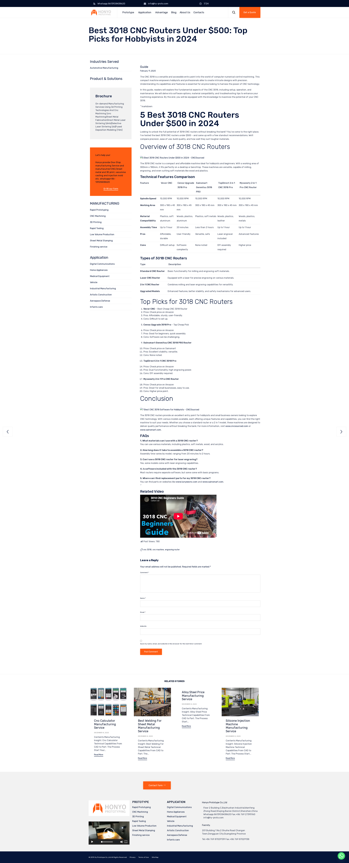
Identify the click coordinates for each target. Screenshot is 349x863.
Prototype (128, 12)
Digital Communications (102, 264)
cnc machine (158, 550)
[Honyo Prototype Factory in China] (101, 12)
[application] (109, 833)
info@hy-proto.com (158, 3)
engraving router (172, 550)
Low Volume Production (102, 234)
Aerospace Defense (100, 300)
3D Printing (96, 222)
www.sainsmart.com (150, 429)
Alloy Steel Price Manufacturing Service (193, 695)
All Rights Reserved (119, 857)
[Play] (92, 841)
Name (143, 598)
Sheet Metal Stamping (101, 240)
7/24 (206, 3)
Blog (173, 12)
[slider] (107, 842)
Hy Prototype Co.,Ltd (103, 857)
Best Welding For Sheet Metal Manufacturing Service (150, 726)
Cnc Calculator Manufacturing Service (105, 724)
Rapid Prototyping (99, 210)
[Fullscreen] (126, 841)
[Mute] (121, 841)
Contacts (198, 12)
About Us (185, 12)
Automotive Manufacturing (104, 68)
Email (142, 612)
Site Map (155, 857)
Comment (144, 572)
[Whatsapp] (341, 856)
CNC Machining (98, 216)
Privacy (133, 857)
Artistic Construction (101, 294)
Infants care (96, 307)
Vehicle (93, 282)
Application (144, 12)
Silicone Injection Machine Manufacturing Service (238, 726)
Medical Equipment (99, 276)
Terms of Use (143, 857)
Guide (144, 67)
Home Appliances (99, 270)
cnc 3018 (147, 550)
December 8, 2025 (101, 733)
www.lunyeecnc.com (186, 482)
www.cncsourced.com (236, 426)
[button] (249, 12)
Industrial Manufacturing (103, 288)
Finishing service (98, 246)
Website (143, 626)
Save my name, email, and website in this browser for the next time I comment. (171, 644)
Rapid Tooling (97, 228)
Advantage (161, 12)
